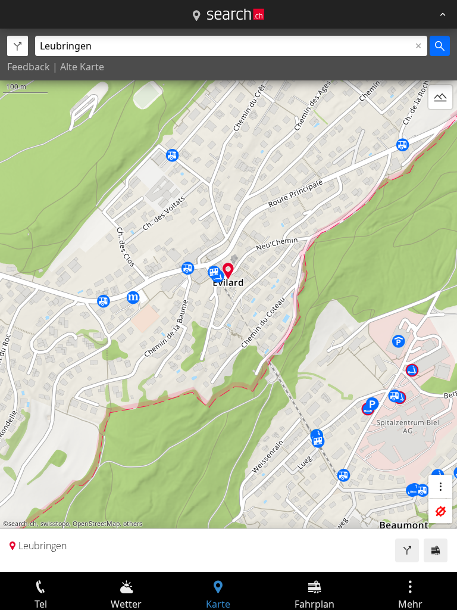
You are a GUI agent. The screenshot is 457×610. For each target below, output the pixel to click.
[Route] (407, 550)
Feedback (28, 66)
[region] (228, 300)
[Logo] (235, 14)
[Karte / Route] (196, 16)
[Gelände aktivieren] (440, 97)
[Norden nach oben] (440, 126)
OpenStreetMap (96, 523)
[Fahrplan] (435, 550)
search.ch (22, 523)
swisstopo (54, 523)
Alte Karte (82, 66)
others (132, 523)
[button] (228, 270)
